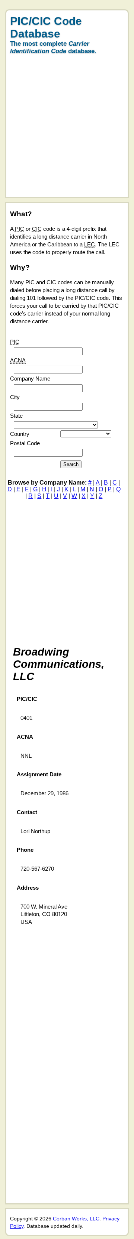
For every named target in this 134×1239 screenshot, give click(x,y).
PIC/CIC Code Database (46, 27)
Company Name (30, 378)
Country (19, 434)
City (15, 397)
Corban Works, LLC (76, 1219)
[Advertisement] (67, 130)
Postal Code (25, 443)
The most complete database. (53, 47)
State (16, 416)
